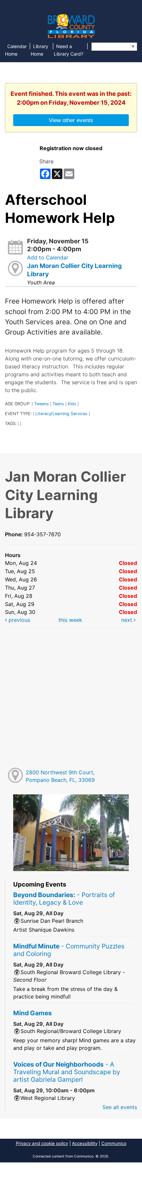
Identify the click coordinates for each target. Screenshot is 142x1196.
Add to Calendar (47, 257)
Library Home (39, 50)
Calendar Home (16, 50)
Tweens (41, 403)
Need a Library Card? (68, 50)
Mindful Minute (68, 950)
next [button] (127, 620)
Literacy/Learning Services (61, 413)
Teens (58, 403)
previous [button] (18, 620)
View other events (71, 120)
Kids (72, 403)
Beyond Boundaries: (64, 898)
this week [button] (70, 620)
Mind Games (32, 1013)
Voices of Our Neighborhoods (66, 1071)
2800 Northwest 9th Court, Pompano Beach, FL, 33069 (60, 776)
